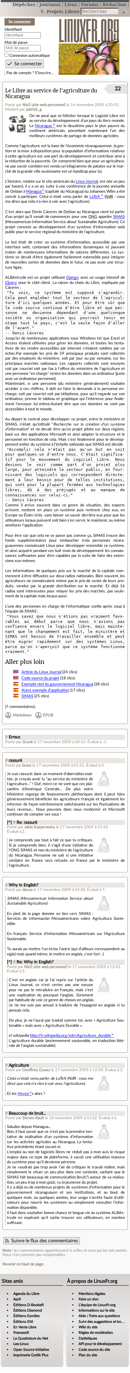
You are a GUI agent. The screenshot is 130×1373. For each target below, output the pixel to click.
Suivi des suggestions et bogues (103, 1321)
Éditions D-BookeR (28, 1305)
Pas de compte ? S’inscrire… (30, 73)
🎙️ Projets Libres (60, 11)
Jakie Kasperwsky (39, 827)
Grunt (27, 742)
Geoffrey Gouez (36, 1070)
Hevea (23, 1093)
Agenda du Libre (26, 1293)
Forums (90, 4)
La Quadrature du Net (30, 1338)
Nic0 (26, 105)
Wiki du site (88, 1327)
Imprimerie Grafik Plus (30, 1355)
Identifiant (13, 29)
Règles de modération (96, 1332)
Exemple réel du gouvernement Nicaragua (57, 684)
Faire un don (89, 1299)
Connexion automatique (29, 55)
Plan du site (88, 1355)
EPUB (48, 715)
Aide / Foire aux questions (99, 1316)
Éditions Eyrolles (26, 1316)
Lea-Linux (21, 1344)
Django (72, 277)
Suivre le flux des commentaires (44, 1240)
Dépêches (23, 4)
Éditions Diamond (27, 1310)
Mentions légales (92, 1293)
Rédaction (114, 4)
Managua (33, 191)
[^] (9, 822)
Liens (70, 4)
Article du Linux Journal (41, 672)
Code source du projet (40, 678)
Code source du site (94, 1349)
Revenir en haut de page (23, 1264)
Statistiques (88, 1338)
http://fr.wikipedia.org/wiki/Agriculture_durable (70, 1035)
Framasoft (21, 1332)
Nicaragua (43, 126)
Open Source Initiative (31, 1349)
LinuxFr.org (89, 43)
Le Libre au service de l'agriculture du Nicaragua (51, 94)
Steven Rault (33, 1118)
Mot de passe (16, 42)
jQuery (11, 283)
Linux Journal (87, 181)
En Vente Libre (24, 1327)
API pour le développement (100, 1344)
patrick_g (34, 109)
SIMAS (119, 217)
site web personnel (48, 105)
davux (27, 890)
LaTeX (94, 196)
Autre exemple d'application (45, 690)
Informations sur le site (97, 1310)
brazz (26, 765)
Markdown (22, 715)
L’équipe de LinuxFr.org (97, 1305)
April (17, 1299)
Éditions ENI (23, 1321)
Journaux (49, 4)
